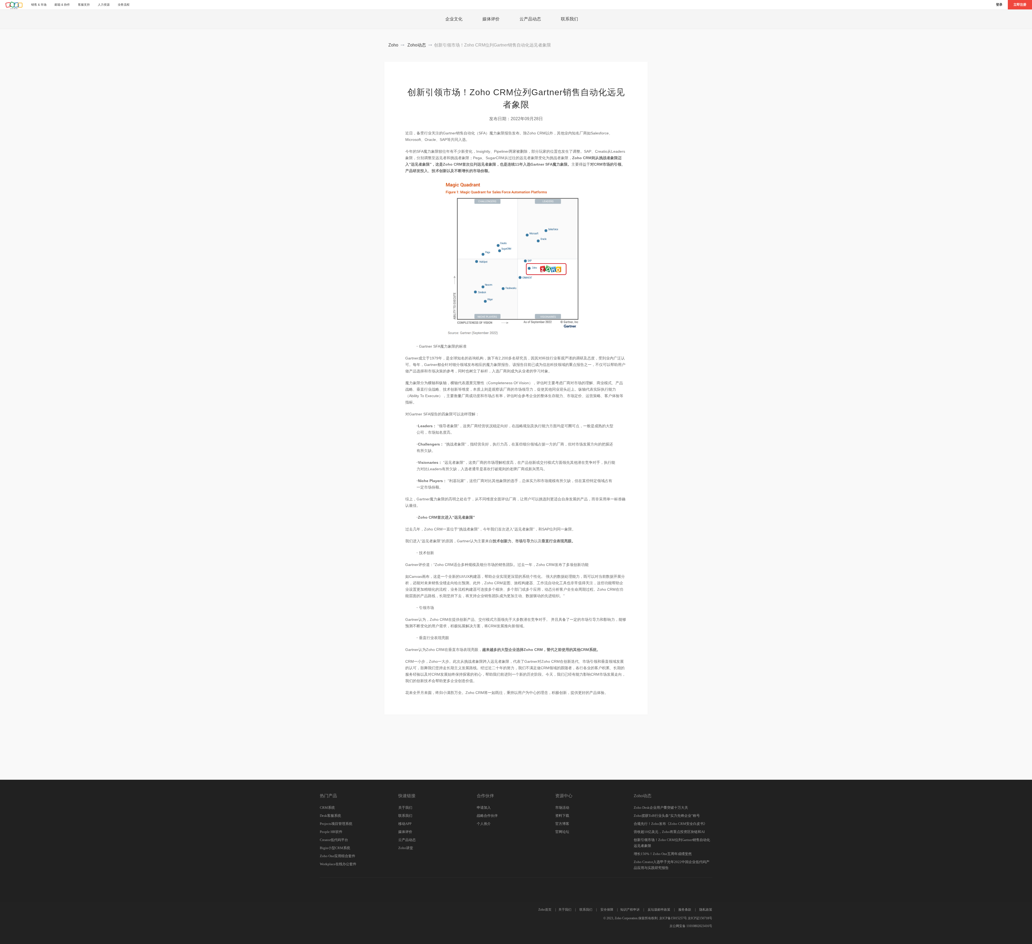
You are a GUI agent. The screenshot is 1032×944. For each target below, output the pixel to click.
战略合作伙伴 (487, 816)
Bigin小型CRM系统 (335, 848)
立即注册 (1019, 4)
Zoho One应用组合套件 (337, 856)
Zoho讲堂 (405, 848)
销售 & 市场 (38, 4)
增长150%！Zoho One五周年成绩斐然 (663, 854)
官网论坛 (562, 832)
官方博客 (562, 824)
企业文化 (454, 19)
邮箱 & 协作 (62, 4)
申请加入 (484, 808)
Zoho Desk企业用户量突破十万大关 (661, 808)
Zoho (393, 45)
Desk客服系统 (330, 816)
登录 (999, 4)
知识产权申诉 (630, 909)
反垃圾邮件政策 (659, 909)
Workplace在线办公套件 (338, 864)
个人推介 (484, 824)
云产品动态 (530, 19)
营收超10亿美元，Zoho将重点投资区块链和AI (669, 832)
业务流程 (124, 4)
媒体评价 (491, 19)
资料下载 (562, 816)
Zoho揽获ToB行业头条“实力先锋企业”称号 (667, 816)
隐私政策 (705, 909)
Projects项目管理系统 (336, 824)
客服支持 (84, 4)
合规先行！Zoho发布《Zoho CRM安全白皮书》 (670, 824)
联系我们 (569, 19)
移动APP (404, 824)
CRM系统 (327, 808)
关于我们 (405, 808)
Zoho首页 (544, 909)
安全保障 (606, 909)
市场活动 (562, 808)
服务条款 (684, 909)
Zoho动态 (416, 45)
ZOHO (14, 5)
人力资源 (104, 4)
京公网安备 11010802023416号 (690, 926)
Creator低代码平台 (334, 840)
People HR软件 (331, 832)
